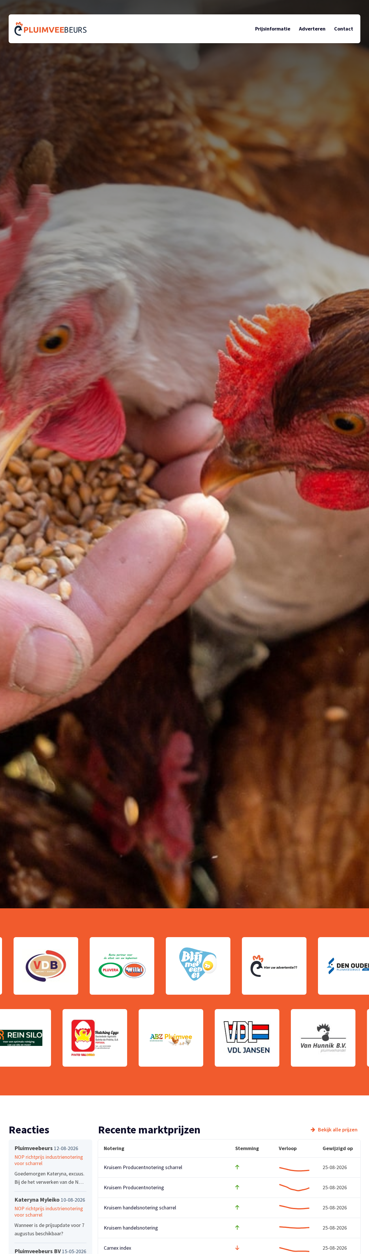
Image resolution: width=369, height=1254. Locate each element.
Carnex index (117, 1248)
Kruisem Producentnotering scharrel (143, 1167)
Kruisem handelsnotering (131, 1227)
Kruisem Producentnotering (134, 1187)
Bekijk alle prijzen (337, 1129)
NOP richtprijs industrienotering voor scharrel (48, 1160)
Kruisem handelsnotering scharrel (140, 1207)
